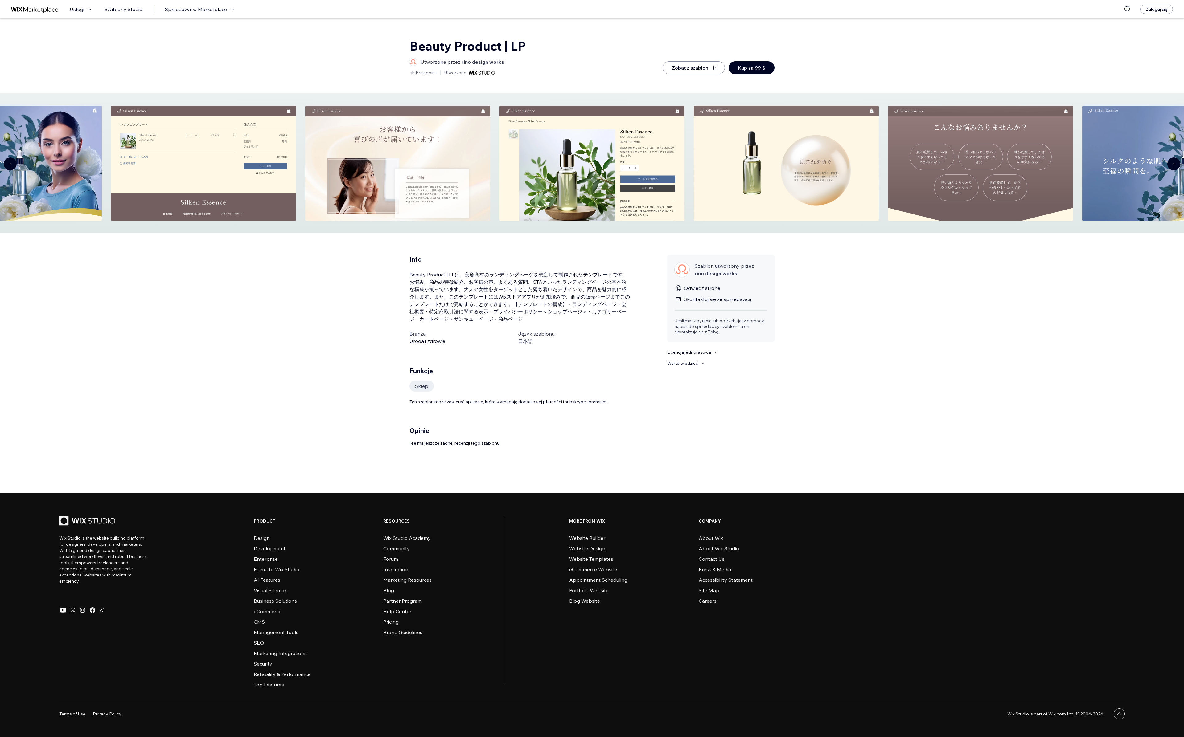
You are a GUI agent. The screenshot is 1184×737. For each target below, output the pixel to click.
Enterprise (266, 559)
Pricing (391, 622)
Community (396, 548)
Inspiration (395, 569)
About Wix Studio (719, 548)
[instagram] (82, 610)
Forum (390, 559)
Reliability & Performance (282, 674)
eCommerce (268, 611)
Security (263, 664)
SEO (259, 643)
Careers (708, 601)
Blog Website (584, 601)
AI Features (267, 580)
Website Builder (587, 538)
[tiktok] (102, 610)
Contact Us (712, 559)
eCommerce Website (593, 569)
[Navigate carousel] (10, 163)
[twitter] (72, 610)
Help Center (397, 611)
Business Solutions (275, 601)
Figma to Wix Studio (276, 569)
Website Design (587, 548)
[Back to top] (1119, 713)
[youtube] (63, 610)
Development (270, 548)
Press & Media (715, 569)
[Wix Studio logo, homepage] (88, 521)
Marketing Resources (407, 580)
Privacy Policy (107, 714)
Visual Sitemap (271, 590)
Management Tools (276, 632)
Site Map (709, 590)
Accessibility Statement (726, 580)
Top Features (269, 685)
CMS (259, 622)
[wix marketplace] (35, 9)
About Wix (711, 538)
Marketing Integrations (280, 653)
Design (262, 538)
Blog (388, 590)
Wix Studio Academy (407, 538)
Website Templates (591, 559)
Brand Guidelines (402, 632)
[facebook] (92, 610)
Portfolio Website (589, 590)
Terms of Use (72, 714)
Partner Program (402, 601)
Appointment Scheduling (598, 580)
